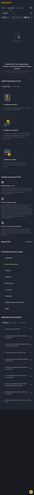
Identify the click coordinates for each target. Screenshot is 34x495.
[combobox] (5, 17)
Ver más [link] (28, 242)
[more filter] (31, 13)
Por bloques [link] (19, 8)
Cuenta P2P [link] (10, 8)
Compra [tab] (5, 13)
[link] (17, 258)
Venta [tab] (12, 13)
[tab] (3, 8)
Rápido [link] (3, 8)
